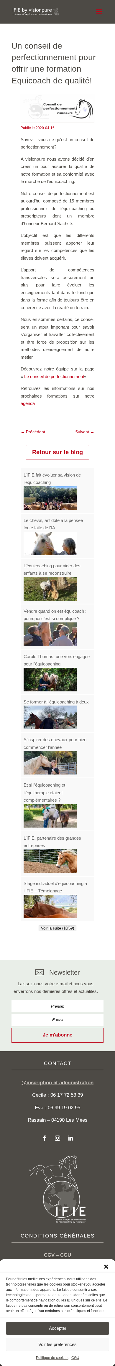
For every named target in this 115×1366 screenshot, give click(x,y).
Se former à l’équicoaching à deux (56, 701)
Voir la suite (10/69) (57, 928)
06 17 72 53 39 (66, 1095)
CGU (75, 1358)
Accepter (57, 1328)
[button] (106, 1267)
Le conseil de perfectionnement (54, 376)
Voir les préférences (57, 1344)
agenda (28, 403)
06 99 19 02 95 (64, 1107)
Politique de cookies (52, 1358)
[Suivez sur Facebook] (44, 1138)
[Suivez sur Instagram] (57, 1138)
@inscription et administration (57, 1082)
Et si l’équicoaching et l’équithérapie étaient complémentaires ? (44, 792)
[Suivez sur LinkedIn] (70, 1138)
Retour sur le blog (57, 452)
